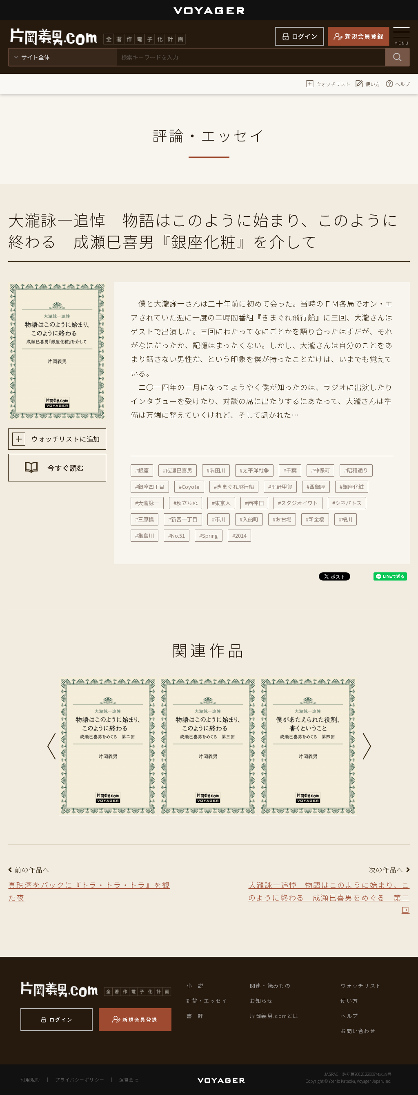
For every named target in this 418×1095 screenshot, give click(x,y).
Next (366, 746)
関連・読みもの (270, 985)
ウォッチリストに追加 (64, 439)
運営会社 (129, 1079)
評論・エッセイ (207, 1000)
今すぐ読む (65, 467)
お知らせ (261, 1000)
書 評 (195, 1016)
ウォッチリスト (333, 83)
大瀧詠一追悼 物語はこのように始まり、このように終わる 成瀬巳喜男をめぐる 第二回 (329, 897)
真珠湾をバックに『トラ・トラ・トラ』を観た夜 (89, 891)
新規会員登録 (364, 36)
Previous (51, 746)
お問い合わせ (358, 1031)
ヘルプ (402, 83)
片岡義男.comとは (274, 1016)
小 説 (195, 985)
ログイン (305, 36)
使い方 (372, 83)
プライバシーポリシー (79, 1079)
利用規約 (30, 1079)
